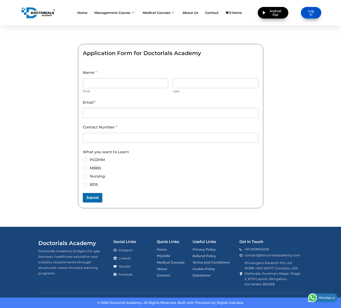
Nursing (97, 176)
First (86, 91)
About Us (190, 13)
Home (82, 13)
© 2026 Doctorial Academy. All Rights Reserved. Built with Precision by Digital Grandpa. (170, 303)
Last (176, 91)
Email (89, 102)
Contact (212, 13)
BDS (94, 184)
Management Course (112, 13)
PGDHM (97, 160)
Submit (92, 197)
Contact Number (100, 127)
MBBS (95, 168)
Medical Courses (156, 13)
